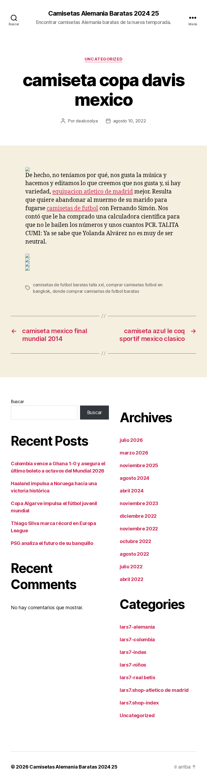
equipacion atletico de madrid (92, 191)
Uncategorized (103, 59)
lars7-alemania (137, 627)
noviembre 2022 (139, 528)
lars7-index (133, 652)
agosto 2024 (134, 478)
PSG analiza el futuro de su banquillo (52, 543)
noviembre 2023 (139, 503)
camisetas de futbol (72, 208)
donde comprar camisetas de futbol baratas (96, 291)
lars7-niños (133, 665)
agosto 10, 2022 (129, 121)
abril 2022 (131, 579)
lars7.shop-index (139, 703)
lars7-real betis (137, 677)
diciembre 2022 (138, 516)
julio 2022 (131, 566)
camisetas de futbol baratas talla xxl (68, 284)
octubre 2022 (135, 541)
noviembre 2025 (139, 465)
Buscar (17, 401)
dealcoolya (87, 121)
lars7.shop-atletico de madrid (154, 690)
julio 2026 (131, 440)
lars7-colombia (137, 639)
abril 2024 (131, 491)
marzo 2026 (134, 453)
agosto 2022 (134, 554)
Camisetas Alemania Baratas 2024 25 (103, 13)
